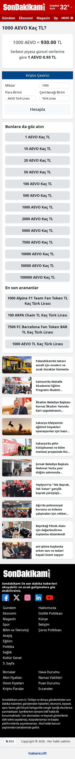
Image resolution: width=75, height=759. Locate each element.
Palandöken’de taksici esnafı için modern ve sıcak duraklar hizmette (52, 365)
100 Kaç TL (37, 183)
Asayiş (7, 635)
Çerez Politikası (49, 630)
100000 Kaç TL (37, 277)
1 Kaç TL (37, 137)
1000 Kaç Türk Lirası (37, 301)
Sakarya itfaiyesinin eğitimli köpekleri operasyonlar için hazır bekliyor (51, 427)
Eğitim (7, 641)
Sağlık (7, 652)
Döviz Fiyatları (13, 683)
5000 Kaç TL (37, 230)
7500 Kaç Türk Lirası (37, 329)
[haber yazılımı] (38, 753)
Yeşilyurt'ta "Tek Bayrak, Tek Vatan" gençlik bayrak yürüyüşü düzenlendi (53, 489)
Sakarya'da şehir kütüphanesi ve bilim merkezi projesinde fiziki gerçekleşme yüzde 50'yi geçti (53, 448)
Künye (43, 619)
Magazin (43, 18)
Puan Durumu (49, 683)
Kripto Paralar (13, 688)
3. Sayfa (8, 663)
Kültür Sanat (12, 658)
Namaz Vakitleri (50, 677)
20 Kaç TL (37, 160)
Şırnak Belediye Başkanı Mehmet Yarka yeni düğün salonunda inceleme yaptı (52, 468)
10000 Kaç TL (37, 253)
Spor (6, 624)
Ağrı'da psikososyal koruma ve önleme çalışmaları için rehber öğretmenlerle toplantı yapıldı (51, 509)
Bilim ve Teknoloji (16, 630)
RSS (11, 741)
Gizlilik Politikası (50, 613)
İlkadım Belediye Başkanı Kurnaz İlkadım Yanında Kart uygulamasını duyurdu (53, 406)
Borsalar (9, 672)
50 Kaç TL (37, 172)
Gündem (8, 18)
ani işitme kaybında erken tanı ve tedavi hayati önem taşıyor (50, 551)
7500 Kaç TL (37, 242)
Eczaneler (45, 688)
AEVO (21, 27)
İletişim (43, 624)
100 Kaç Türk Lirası (37, 315)
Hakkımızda (47, 608)
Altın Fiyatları (12, 677)
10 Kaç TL (37, 148)
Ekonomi (26, 18)
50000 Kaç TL (37, 265)
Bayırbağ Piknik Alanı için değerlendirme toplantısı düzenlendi (50, 530)
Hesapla (37, 109)
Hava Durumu (49, 672)
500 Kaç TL (37, 195)
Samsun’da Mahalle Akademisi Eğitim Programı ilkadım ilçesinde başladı (49, 386)
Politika (8, 646)
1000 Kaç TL (37, 207)
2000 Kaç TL (37, 218)
